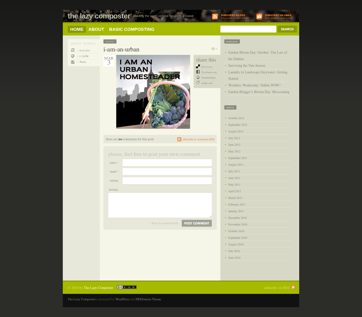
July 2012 (234, 138)
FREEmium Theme (148, 299)
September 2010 (237, 237)
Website (114, 180)
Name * (114, 162)
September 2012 (237, 125)
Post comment (197, 223)
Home (76, 29)
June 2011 (234, 178)
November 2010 (237, 224)
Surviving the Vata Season (246, 65)
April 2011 (234, 191)
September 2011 (237, 158)
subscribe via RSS (276, 287)
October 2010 (236, 231)
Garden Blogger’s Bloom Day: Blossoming (258, 91)
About (96, 29)
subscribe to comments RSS (198, 139)
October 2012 (236, 118)
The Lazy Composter (99, 16)
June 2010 (234, 257)
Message (113, 189)
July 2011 (234, 171)
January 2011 (236, 211)
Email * (114, 171)
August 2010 (236, 244)
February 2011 (237, 204)
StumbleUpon (208, 77)
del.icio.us (206, 66)
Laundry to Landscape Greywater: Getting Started (257, 75)
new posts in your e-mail (279, 17)
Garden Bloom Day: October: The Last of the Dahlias (257, 55)
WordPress (122, 299)
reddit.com (207, 83)
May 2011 (234, 184)
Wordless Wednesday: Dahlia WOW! (254, 85)
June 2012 (234, 144)
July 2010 (234, 251)
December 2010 (237, 218)
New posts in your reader (235, 17)
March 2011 (235, 198)
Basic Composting (131, 29)
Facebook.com (209, 72)
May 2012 (234, 151)
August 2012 (236, 131)
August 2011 (236, 164)
